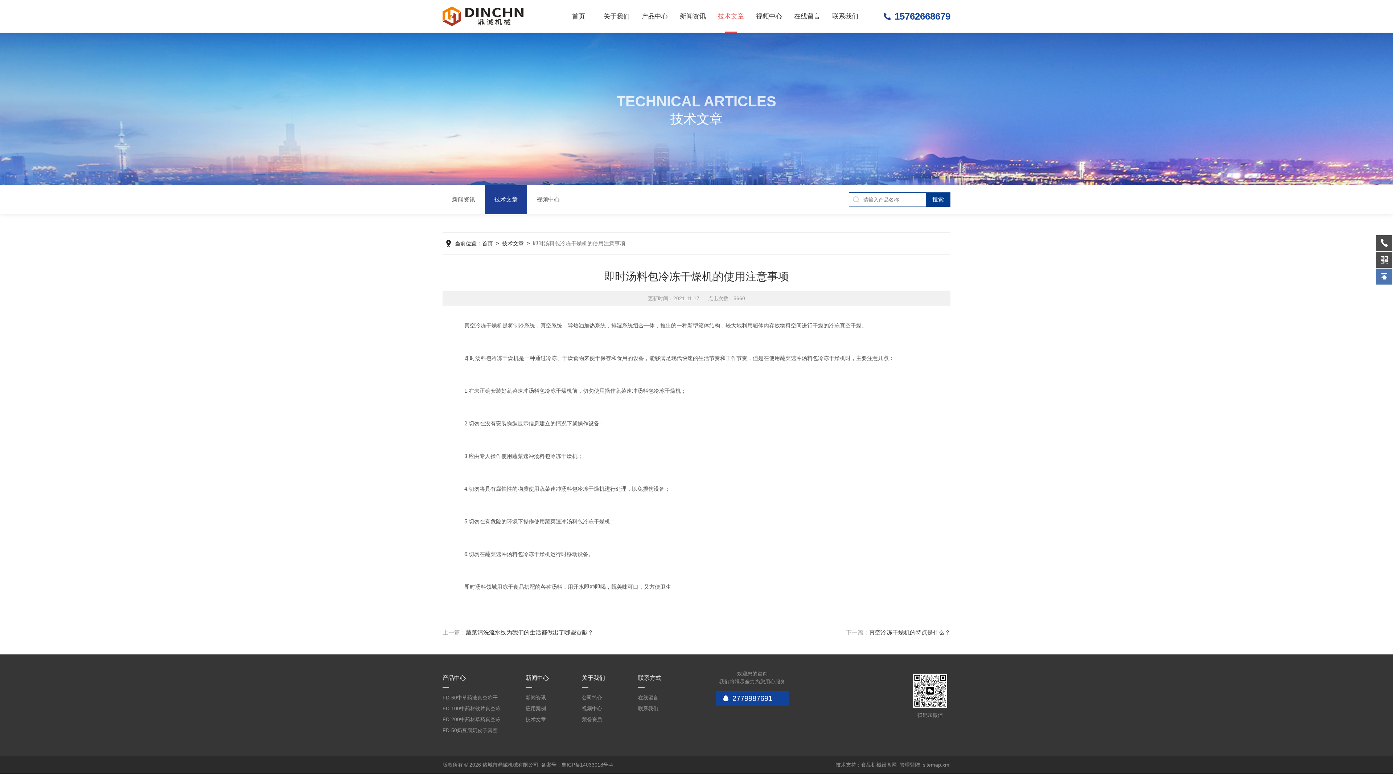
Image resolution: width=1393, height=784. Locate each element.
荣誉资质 (592, 719)
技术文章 (731, 16)
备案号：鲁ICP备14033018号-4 (577, 765)
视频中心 (769, 16)
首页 (578, 16)
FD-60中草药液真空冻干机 (470, 699)
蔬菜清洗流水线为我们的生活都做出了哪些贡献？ (529, 632)
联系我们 (845, 16)
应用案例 (536, 708)
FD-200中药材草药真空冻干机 (472, 720)
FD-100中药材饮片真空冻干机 (472, 710)
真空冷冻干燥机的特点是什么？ (909, 632)
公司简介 (592, 698)
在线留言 (807, 16)
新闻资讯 (693, 16)
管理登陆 (910, 765)
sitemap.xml (936, 765)
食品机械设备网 (879, 765)
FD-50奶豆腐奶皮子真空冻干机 (470, 731)
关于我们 (617, 16)
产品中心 (655, 16)
